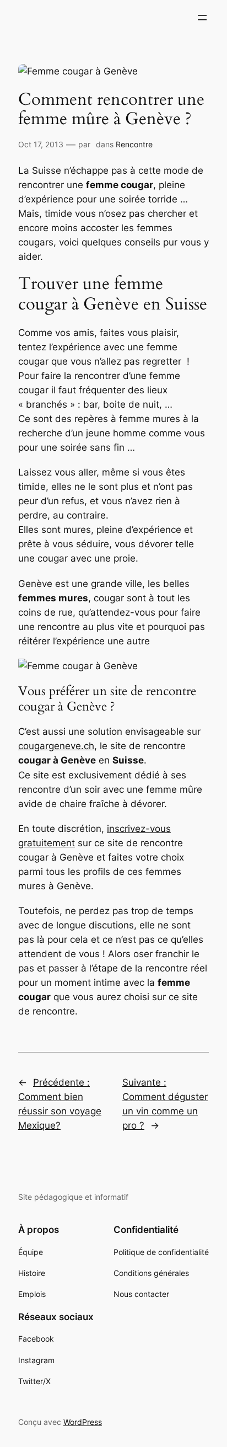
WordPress (82, 1422)
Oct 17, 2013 (40, 144)
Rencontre (134, 144)
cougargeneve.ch (56, 745)
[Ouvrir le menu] (202, 17)
